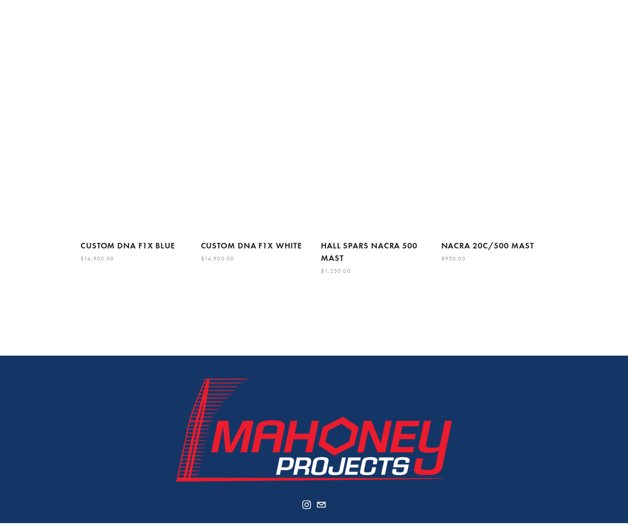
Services (155, 30)
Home (90, 30)
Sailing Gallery (209, 30)
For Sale (263, 30)
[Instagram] (306, 504)
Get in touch (514, 30)
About (119, 30)
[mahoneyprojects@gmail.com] (321, 504)
